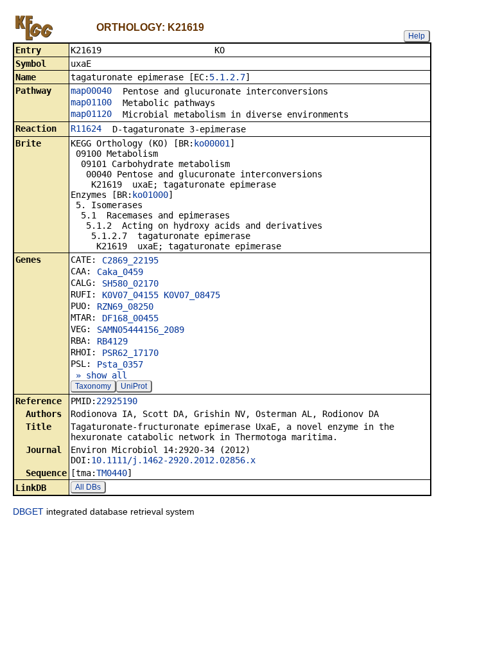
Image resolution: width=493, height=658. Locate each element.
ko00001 (212, 143)
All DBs (88, 487)
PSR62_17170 (130, 353)
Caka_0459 (120, 272)
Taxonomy (93, 386)
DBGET (28, 511)
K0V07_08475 (192, 295)
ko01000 (150, 195)
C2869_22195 (130, 260)
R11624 (86, 128)
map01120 (91, 114)
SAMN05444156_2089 (140, 330)
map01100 (91, 102)
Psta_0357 (120, 364)
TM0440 (111, 473)
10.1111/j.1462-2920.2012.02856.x (173, 460)
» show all (99, 375)
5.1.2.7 (227, 77)
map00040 (91, 90)
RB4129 (112, 341)
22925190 (116, 401)
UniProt (134, 386)
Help (416, 35)
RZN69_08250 (125, 306)
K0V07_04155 (130, 295)
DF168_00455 (130, 318)
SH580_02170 (130, 283)
